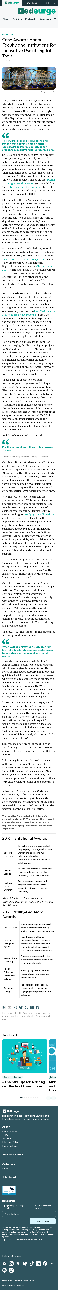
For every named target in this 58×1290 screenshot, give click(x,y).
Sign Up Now (43, 1221)
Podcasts (30, 19)
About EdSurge (9, 1130)
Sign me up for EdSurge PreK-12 (15, 1207)
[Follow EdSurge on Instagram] (11, 1263)
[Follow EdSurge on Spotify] (4, 1270)
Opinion (17, 19)
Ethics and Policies (11, 1142)
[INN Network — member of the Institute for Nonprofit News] (9, 1190)
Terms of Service (21, 1281)
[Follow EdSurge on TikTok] (31, 1263)
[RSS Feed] (4, 1007)
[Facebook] (37, 1007)
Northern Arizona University (8, 886)
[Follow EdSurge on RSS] (4, 1263)
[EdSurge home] (12, 3)
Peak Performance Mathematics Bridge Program (29, 312)
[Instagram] (15, 1007)
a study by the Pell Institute (39, 514)
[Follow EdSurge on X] (18, 1263)
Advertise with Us (12, 1154)
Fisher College (10, 927)
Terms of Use (37, 1232)
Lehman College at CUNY (9, 943)
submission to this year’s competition (23, 259)
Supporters (7, 1138)
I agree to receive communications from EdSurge (26, 1240)
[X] (26, 1007)
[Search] (54, 3)
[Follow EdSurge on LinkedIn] (38, 1263)
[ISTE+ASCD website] (31, 3)
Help (32, 1281)
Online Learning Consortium (23, 187)
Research (45, 19)
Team (5, 1134)
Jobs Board (9, 1177)
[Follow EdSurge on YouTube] (52, 1263)
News (6, 19)
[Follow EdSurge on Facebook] (45, 1263)
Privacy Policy (7, 1281)
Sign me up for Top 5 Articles (43, 1207)
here (12, 1016)
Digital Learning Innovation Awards (29, 181)
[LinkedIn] (32, 1007)
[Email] (9, 1007)
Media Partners (9, 1145)
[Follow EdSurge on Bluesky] (25, 1263)
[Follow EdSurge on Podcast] (11, 1270)
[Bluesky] (21, 1007)
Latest (5, 1168)
